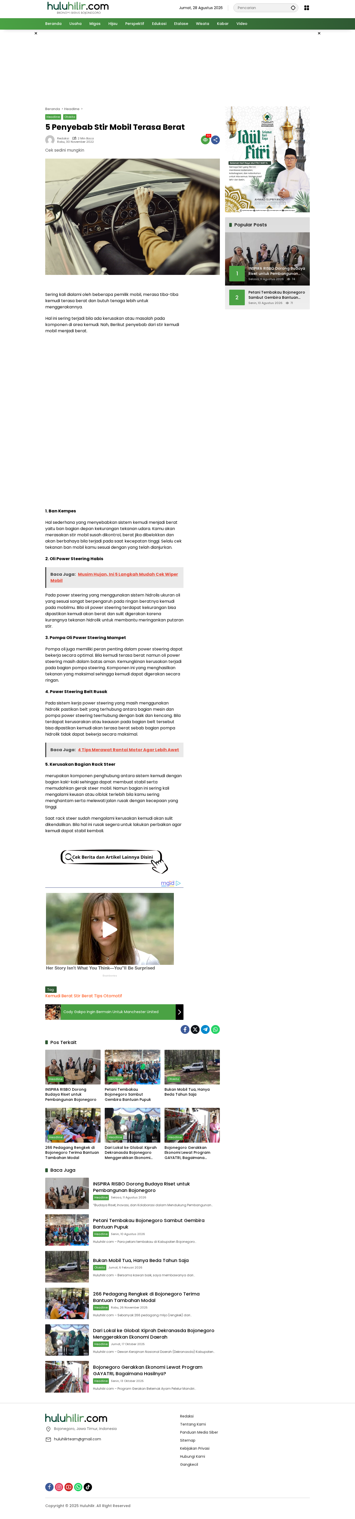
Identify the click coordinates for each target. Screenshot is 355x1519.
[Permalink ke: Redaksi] (51, 140)
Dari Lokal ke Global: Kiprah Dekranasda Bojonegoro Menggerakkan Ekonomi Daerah (131, 1153)
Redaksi (63, 138)
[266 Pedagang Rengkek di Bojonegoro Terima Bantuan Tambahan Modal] (73, 1125)
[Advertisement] (335, 107)
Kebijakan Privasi (194, 1448)
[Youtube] (68, 1487)
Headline (53, 117)
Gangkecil (189, 1464)
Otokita (69, 117)
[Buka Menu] (307, 8)
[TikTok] (88, 1487)
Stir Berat (83, 996)
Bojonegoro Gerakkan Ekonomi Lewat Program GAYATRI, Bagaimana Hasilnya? (187, 1153)
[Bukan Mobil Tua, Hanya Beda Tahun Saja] (192, 1067)
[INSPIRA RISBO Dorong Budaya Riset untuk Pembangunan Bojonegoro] (73, 1067)
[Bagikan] (215, 139)
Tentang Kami (193, 1424)
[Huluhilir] (77, 7)
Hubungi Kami (192, 1456)
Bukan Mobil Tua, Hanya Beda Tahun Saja (187, 1092)
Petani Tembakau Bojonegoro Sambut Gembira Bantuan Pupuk (128, 1094)
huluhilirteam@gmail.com (77, 1439)
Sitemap (187, 1440)
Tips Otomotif (108, 996)
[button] (293, 7)
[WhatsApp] (215, 1029)
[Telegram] (205, 1029)
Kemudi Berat (59, 996)
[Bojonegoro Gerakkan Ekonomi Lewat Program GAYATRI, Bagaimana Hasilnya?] (192, 1125)
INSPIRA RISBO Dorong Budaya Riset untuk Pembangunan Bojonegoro (70, 1094)
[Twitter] (195, 1029)
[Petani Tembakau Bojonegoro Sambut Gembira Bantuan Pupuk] (132, 1067)
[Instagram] (59, 1487)
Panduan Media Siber (199, 1432)
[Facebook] (185, 1029)
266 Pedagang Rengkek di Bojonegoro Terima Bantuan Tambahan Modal (72, 1152)
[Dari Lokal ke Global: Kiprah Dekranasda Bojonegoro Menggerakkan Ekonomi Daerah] (132, 1125)
